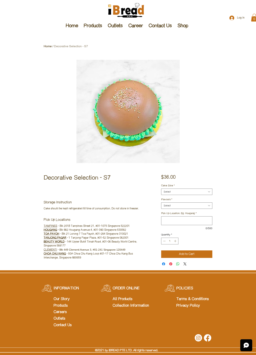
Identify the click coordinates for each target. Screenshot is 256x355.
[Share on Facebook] (163, 264)
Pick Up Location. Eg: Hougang (179, 213)
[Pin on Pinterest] (170, 264)
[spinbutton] (169, 241)
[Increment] (175, 241)
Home (48, 46)
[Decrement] (164, 241)
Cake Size (168, 185)
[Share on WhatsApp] (178, 264)
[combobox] (186, 192)
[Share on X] (185, 264)
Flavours (166, 199)
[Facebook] (207, 338)
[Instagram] (198, 338)
